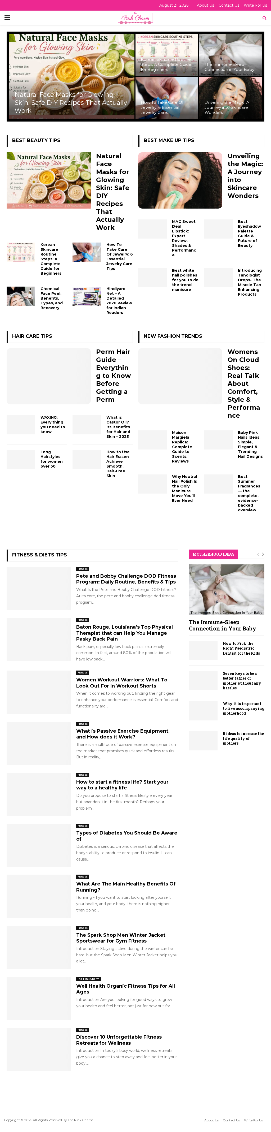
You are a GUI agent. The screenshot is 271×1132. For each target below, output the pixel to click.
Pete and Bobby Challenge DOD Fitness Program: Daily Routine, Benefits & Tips (126, 579)
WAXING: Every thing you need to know (52, 424)
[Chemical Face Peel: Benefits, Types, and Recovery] (21, 296)
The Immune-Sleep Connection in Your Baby (229, 67)
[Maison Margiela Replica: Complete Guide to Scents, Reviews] (152, 440)
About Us (205, 5)
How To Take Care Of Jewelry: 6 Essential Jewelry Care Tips (119, 256)
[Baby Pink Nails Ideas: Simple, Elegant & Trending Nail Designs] (218, 440)
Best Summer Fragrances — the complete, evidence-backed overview (249, 493)
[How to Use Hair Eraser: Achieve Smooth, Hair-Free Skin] (87, 459)
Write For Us (255, 5)
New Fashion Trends (173, 336)
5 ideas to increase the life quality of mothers (243, 738)
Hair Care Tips (32, 336)
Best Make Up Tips (169, 140)
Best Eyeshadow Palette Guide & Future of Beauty (249, 233)
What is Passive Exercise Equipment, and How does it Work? (123, 734)
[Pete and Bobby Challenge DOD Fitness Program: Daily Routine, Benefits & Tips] (39, 588)
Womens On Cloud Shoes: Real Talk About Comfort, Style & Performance (244, 383)
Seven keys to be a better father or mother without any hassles (242, 680)
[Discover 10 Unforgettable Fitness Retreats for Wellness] (39, 1049)
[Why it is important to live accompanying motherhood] (203, 710)
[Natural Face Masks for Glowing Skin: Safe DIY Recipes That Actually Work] (49, 180)
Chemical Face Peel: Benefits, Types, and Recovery (51, 298)
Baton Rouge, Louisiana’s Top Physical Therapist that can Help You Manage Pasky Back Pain (124, 633)
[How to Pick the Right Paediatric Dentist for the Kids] (203, 650)
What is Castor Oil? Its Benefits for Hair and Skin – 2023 (118, 427)
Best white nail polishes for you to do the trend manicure (185, 280)
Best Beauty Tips (36, 140)
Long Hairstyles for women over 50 (51, 459)
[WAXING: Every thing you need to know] (21, 424)
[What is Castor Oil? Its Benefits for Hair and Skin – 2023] (87, 424)
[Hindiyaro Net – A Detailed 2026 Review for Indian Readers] (87, 296)
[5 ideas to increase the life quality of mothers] (203, 740)
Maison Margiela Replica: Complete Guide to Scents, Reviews (182, 447)
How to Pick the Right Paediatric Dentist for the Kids (241, 648)
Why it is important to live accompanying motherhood (243, 708)
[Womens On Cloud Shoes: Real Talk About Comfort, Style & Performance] (180, 376)
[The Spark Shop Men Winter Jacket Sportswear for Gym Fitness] (39, 947)
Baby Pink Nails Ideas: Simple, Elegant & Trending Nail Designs (250, 444)
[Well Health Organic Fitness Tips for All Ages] (39, 998)
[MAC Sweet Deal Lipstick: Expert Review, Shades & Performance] (152, 229)
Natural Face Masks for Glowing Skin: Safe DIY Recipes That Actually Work (71, 102)
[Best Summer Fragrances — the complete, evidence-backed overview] (218, 484)
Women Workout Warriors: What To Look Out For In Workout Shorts (121, 683)
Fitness (83, 569)
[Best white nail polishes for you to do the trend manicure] (152, 277)
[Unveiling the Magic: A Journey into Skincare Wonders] (180, 180)
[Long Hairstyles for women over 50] (21, 459)
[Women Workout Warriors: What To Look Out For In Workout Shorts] (39, 692)
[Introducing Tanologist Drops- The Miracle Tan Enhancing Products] (218, 277)
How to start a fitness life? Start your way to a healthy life (122, 785)
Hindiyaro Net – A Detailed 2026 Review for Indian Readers (119, 300)
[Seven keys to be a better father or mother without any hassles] (203, 680)
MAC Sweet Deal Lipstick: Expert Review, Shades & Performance (184, 238)
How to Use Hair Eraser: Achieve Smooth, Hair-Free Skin (118, 464)
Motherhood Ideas (213, 554)
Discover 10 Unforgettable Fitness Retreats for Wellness (119, 1040)
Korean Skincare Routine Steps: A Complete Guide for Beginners (166, 64)
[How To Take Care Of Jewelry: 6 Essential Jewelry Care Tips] (87, 252)
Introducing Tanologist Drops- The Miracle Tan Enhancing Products (250, 282)
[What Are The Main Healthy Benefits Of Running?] (39, 896)
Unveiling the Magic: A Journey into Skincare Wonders (227, 107)
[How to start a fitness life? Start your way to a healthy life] (39, 794)
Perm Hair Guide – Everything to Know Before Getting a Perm (113, 375)
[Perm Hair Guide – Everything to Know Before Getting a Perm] (49, 376)
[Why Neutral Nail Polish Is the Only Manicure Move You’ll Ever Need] (152, 484)
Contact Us (229, 5)
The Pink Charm (89, 978)
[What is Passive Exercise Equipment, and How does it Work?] (39, 743)
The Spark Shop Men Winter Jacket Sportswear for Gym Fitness (120, 938)
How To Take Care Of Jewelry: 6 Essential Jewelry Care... (162, 107)
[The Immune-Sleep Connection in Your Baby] (226, 589)
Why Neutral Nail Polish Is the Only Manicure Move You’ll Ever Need (184, 488)
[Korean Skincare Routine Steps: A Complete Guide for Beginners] (21, 252)
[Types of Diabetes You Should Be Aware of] (39, 845)
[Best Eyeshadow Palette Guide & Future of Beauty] (218, 229)
